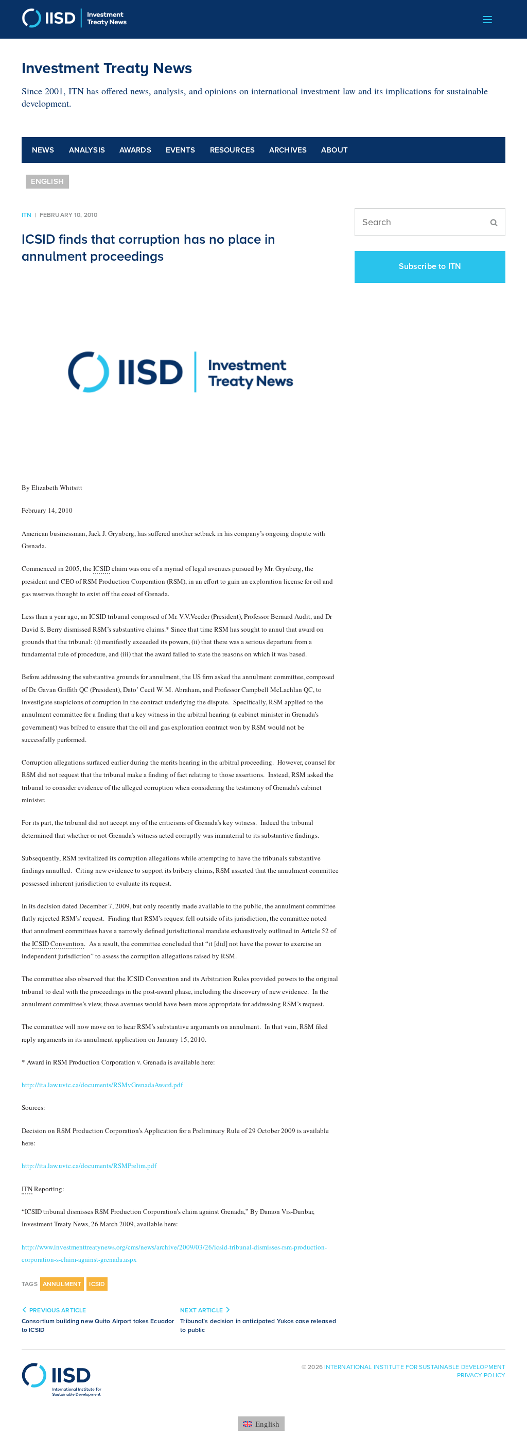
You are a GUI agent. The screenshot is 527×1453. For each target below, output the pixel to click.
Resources (232, 150)
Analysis (87, 150)
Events (181, 150)
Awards (135, 150)
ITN (26, 214)
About (334, 150)
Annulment (62, 1284)
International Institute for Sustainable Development (414, 1367)
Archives (288, 150)
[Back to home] (74, 19)
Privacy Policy (481, 1375)
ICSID (97, 1284)
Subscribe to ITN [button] (430, 266)
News (43, 150)
